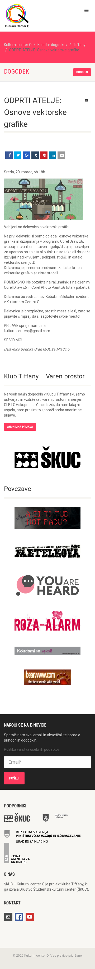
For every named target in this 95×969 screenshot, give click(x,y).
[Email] (61, 155)
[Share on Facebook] (9, 155)
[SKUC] (47, 457)
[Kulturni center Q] (31, 15)
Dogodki (82, 72)
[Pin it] (44, 155)
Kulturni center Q (18, 45)
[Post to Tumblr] (35, 155)
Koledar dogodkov (52, 45)
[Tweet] (17, 155)
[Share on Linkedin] (52, 155)
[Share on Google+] (26, 155)
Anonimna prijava (20, 427)
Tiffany (79, 45)
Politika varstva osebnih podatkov (32, 749)
